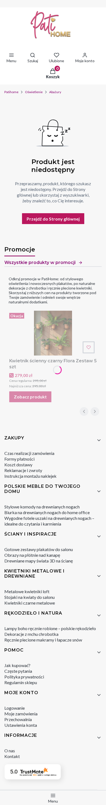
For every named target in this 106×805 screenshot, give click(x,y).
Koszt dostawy (18, 464)
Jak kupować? (17, 665)
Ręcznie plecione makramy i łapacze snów (43, 639)
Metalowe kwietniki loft (26, 591)
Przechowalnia (18, 719)
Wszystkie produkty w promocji (40, 262)
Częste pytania (18, 671)
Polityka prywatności (24, 676)
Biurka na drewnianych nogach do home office (47, 512)
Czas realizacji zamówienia (29, 453)
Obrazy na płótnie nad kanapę (32, 555)
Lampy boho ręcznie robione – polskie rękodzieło (50, 628)
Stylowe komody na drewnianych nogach (42, 506)
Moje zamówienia (21, 713)
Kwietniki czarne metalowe (29, 602)
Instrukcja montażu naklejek (30, 476)
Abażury (55, 92)
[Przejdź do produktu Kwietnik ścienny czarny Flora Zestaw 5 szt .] (53, 333)
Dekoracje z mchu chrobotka (31, 634)
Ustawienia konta (20, 725)
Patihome (11, 92)
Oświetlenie (34, 92)
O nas (9, 750)
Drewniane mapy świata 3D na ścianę (38, 560)
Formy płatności (19, 458)
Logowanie (14, 707)
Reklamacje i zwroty (23, 470)
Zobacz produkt (30, 396)
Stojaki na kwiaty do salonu (29, 597)
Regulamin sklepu (20, 682)
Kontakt (12, 756)
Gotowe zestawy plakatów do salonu (38, 549)
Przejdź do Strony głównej (53, 218)
